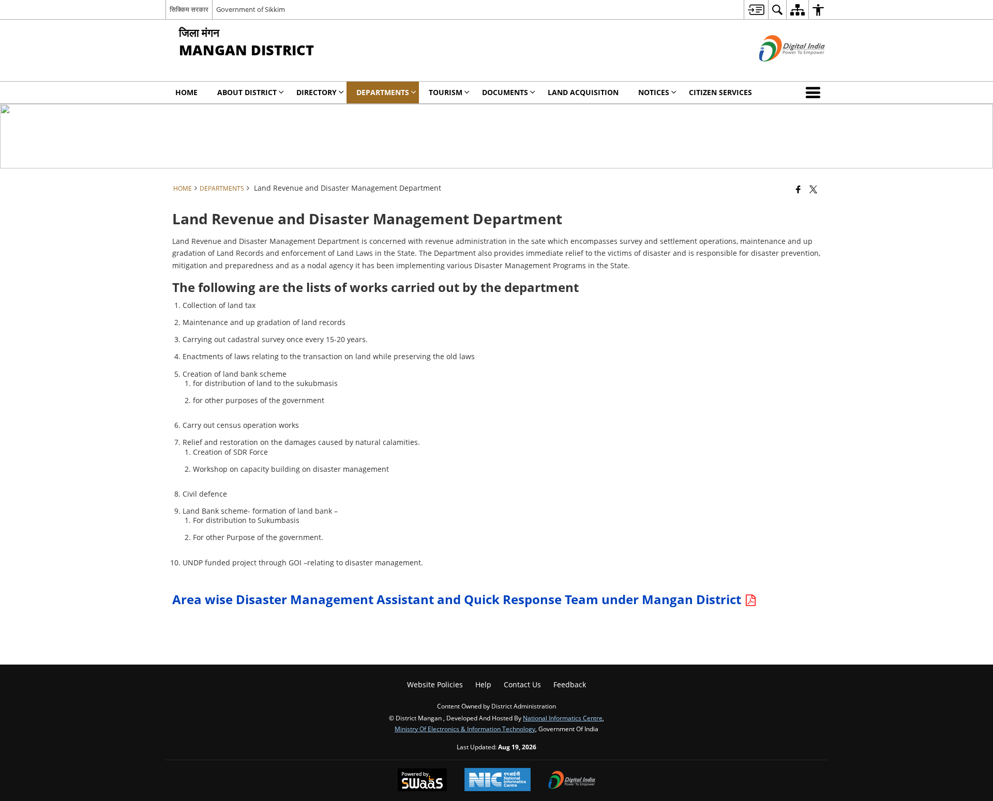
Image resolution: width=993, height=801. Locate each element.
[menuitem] (756, 9)
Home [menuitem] (186, 92)
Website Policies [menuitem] (435, 684)
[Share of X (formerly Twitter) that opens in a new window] (813, 189)
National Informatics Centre (563, 718)
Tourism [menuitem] (445, 92)
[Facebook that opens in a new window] (798, 189)
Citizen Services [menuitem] (720, 92)
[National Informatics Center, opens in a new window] (497, 780)
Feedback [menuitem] (569, 684)
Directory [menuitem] (316, 92)
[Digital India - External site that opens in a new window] (779, 70)
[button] (815, 92)
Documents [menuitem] (505, 92)
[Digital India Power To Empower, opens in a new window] (572, 781)
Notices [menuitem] (653, 92)
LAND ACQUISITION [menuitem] (583, 92)
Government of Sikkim (250, 9)
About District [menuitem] (247, 92)
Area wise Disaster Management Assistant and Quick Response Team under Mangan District (458, 599)
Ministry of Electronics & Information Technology (465, 729)
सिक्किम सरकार (189, 9)
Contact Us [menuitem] (522, 684)
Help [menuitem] (483, 684)
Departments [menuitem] (382, 92)
